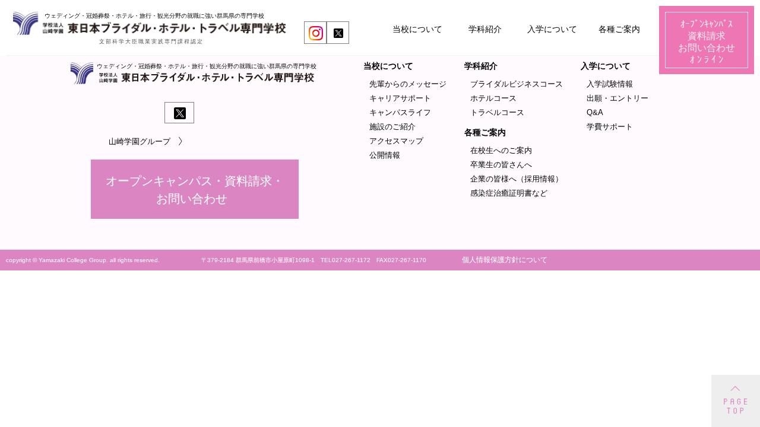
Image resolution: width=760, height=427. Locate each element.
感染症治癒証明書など (508, 193)
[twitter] (338, 33)
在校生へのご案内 (501, 150)
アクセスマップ (396, 140)
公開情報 (384, 155)
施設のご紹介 (392, 126)
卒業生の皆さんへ (501, 164)
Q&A (595, 112)
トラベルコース (497, 112)
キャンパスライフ (400, 112)
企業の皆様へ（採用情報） (516, 178)
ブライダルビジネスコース (516, 83)
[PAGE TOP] (735, 401)
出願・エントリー (617, 98)
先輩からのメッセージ (407, 83)
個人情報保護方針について (504, 260)
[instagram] (315, 33)
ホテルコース (493, 98)
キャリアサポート (400, 98)
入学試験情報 (610, 83)
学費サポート (610, 126)
